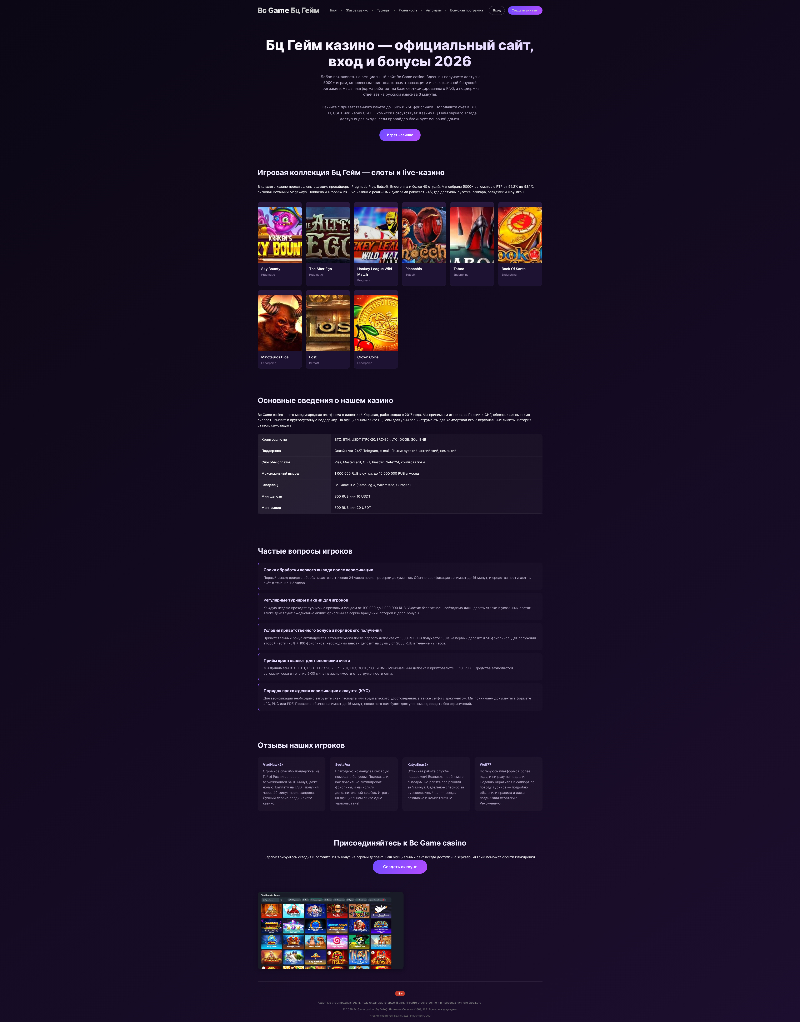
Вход (497, 10)
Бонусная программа (466, 10)
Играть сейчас (400, 135)
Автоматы (433, 10)
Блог (333, 10)
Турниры (383, 10)
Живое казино (357, 10)
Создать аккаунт (525, 10)
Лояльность (408, 10)
